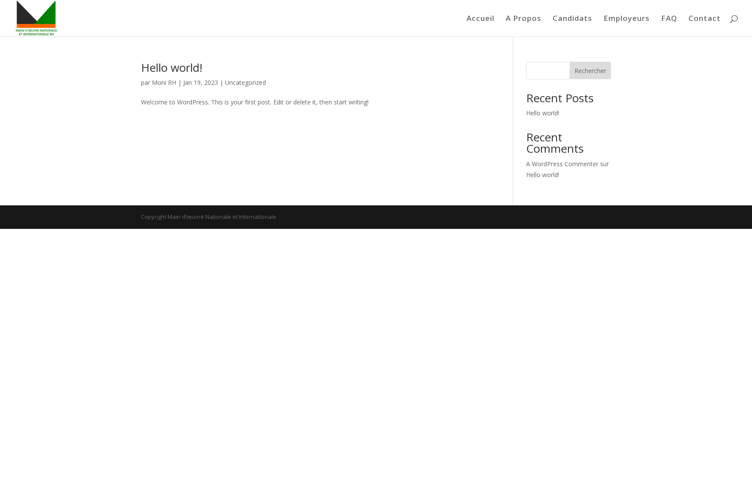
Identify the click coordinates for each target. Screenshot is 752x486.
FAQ (669, 19)
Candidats (572, 19)
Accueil (480, 19)
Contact (704, 19)
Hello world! (171, 67)
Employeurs (627, 19)
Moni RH (164, 82)
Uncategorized (245, 82)
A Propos (523, 19)
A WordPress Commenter (562, 164)
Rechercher (590, 71)
